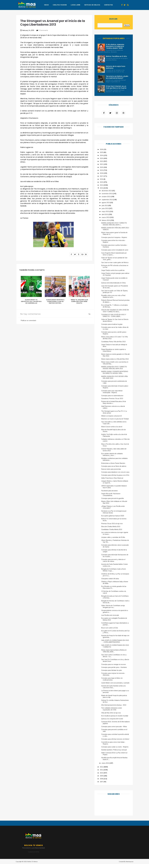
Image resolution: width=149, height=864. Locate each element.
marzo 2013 (106, 217)
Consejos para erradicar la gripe (111, 324)
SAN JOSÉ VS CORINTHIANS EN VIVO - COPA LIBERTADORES (115, 641)
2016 (101, 179)
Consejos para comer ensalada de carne (114, 250)
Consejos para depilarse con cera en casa (115, 472)
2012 (101, 767)
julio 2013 (105, 205)
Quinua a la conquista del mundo (112, 719)
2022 (101, 161)
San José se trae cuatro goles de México (114, 262)
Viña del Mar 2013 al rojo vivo (111, 713)
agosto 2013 (106, 202)
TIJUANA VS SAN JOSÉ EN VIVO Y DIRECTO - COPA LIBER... (113, 315)
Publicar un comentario (28, 320)
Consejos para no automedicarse (112, 395)
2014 (101, 185)
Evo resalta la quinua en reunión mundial (114, 716)
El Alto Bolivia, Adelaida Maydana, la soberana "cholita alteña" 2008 (115, 46)
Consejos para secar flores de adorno (113, 466)
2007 (101, 782)
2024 (101, 155)
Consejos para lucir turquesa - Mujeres (114, 237)
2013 (101, 188)
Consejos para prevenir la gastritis (112, 498)
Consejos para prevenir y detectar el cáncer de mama (113, 560)
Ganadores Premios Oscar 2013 (112, 398)
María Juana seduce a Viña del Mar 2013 (115, 359)
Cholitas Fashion (60, 5)
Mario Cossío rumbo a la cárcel (111, 426)
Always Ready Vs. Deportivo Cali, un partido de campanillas (31, 301)
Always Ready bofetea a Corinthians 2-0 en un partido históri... (55, 301)
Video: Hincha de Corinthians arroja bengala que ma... (113, 606)
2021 (101, 164)
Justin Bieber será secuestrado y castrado (115, 683)
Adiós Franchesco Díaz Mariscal (112, 478)
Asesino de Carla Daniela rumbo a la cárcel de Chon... (113, 686)
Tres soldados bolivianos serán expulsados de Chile (111, 709)
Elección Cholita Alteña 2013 (110, 526)
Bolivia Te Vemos (32, 861)
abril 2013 (105, 214)
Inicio (46, 5)
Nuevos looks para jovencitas (111, 469)
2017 (101, 176)
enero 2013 (105, 763)
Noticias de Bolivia (92, 5)
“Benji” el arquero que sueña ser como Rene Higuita (79, 301)
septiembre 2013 (107, 199)
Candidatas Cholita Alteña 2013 (111, 529)
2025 (101, 152)
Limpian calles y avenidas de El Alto (113, 537)
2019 (101, 170)
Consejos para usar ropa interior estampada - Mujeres (112, 391)
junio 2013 (105, 208)
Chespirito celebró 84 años (110, 578)
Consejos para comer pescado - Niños (114, 726)
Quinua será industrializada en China (113, 283)
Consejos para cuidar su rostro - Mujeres (114, 747)
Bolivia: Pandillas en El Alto (116, 56)
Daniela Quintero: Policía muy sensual (114, 750)
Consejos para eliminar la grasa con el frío (115, 475)
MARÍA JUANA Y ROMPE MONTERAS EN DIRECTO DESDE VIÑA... (114, 372)
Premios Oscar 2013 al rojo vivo (112, 523)
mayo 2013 (105, 211)
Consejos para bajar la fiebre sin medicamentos (112, 679)
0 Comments (43, 30)
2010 (101, 773)
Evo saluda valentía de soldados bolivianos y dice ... (112, 454)
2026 (101, 149)
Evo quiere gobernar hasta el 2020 (112, 516)
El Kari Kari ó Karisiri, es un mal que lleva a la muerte (116, 87)
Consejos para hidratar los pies (111, 670)
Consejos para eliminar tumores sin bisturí (115, 739)
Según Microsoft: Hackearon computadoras (110, 494)
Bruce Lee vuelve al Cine (109, 628)
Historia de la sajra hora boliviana (115, 67)
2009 (101, 776)
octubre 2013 (106, 196)
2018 (101, 173)
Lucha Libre (75, 5)
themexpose (129, 861)
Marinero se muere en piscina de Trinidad (115, 419)
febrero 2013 (106, 220)
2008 (101, 779)
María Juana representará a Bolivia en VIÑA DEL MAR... (113, 651)
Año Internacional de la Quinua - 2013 (113, 705)
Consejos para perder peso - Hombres (114, 667)
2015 (101, 182)
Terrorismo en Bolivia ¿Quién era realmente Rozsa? (117, 77)
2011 (101, 770)
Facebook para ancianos (109, 490)
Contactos (108, 5)
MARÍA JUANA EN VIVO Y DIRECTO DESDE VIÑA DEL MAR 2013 (114, 367)
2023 (101, 158)
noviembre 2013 (107, 193)
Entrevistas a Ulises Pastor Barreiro (113, 463)
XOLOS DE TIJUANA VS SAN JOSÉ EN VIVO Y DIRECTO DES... (115, 310)
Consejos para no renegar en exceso (113, 664)
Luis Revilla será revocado (110, 615)
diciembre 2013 (107, 190)
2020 (101, 167)
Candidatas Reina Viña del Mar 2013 (113, 341)
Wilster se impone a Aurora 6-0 (111, 416)
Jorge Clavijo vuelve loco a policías (113, 270)
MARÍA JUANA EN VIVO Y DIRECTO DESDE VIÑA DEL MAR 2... (114, 224)
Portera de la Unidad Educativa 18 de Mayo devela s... (113, 402)
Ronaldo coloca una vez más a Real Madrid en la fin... (113, 296)
